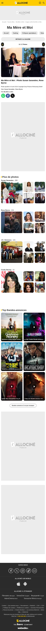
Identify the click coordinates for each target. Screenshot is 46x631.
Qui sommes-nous (13, 605)
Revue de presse (8, 610)
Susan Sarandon (9, 89)
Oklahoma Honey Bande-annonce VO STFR (12, 339)
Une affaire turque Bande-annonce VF (34, 369)
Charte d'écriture (20, 610)
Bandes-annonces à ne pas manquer (23, 405)
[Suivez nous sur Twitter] (17, 570)
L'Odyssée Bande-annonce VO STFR (34, 399)
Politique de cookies (9, 608)
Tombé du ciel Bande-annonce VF (12, 369)
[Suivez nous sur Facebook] (11, 570)
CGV (42, 605)
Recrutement (24, 605)
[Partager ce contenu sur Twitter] (12, 96)
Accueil (4, 22)
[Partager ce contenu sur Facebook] (8, 96)
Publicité (32, 605)
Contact (4, 605)
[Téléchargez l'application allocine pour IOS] (20, 584)
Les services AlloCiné (33, 610)
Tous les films (10, 22)
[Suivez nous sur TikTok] (29, 570)
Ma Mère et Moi (20, 22)
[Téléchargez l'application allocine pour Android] (26, 584)
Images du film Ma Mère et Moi (33, 22)
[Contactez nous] (35, 570)
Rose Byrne (19, 89)
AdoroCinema (9, 598)
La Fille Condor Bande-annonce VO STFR (34, 339)
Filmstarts (5, 595)
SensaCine (20, 595)
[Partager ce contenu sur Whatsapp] (3, 96)
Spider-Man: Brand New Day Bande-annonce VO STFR (12, 399)
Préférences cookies (23, 608)
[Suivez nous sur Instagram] (23, 570)
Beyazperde (35, 595)
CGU (38, 605)
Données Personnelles (37, 608)
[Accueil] (21, 3)
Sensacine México (30, 598)
